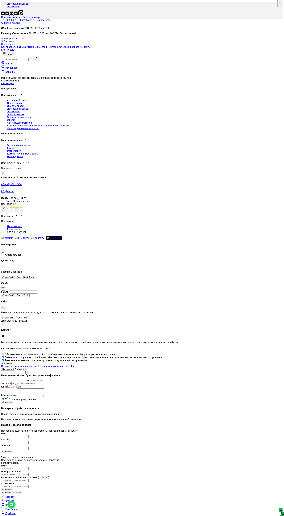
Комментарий (9, 395)
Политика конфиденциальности (19, 366)
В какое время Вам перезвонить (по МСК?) (25, 477)
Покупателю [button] (8, 44)
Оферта (11, 120)
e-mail (5, 439)
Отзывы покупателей (19, 117)
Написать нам (14, 226)
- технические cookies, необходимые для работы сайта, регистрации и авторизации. (60, 354)
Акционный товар (17, 100)
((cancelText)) (8, 277)
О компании (13, 6)
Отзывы (11, 49)
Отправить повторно (11, 492)
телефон (6, 445)
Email (4, 386)
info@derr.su (28, 20)
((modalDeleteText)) (25, 277)
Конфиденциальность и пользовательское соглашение (38, 125)
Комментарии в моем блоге (22, 153)
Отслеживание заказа (19, 145)
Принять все (20, 369)
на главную (7, 83)
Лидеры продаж (16, 106)
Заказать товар (31, 17)
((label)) (5, 292)
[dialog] (142, 387)
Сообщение (7, 483)
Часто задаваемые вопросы (23, 128)
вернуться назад (10, 80)
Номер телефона (11, 471)
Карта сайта (13, 229)
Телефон (6, 383)
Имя (27, 380)
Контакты (85, 47)
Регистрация (14, 150)
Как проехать (43, 20)
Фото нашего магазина (19, 122)
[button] (142, 94)
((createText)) (22, 295)
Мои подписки (15, 156)
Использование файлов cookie (57, 366)
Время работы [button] (10, 23)
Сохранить (7, 363)
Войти (10, 148)
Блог (4, 49)
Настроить (7, 369)
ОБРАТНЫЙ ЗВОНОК (16, 232)
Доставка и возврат (18, 3)
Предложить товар (11, 17)
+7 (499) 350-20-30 (11, 20)
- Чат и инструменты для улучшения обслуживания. (46, 360)
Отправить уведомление (20, 399)
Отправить (7, 402)
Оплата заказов (15, 114)
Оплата (52, 47)
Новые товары (15, 103)
